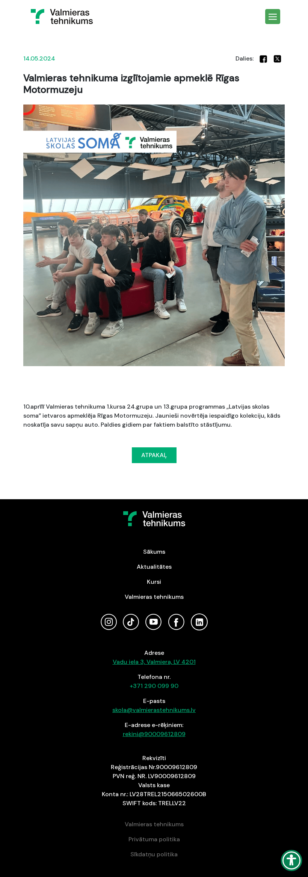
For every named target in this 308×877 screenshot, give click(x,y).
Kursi (154, 582)
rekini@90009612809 (154, 734)
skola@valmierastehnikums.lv (154, 710)
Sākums (154, 552)
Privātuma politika (154, 839)
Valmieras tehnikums (154, 597)
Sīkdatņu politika (154, 854)
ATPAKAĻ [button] (154, 455)
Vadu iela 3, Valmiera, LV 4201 (154, 662)
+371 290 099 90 (154, 686)
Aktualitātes (154, 567)
